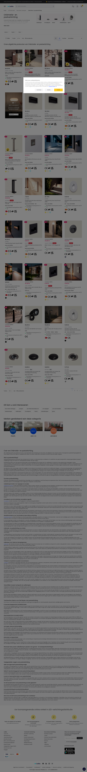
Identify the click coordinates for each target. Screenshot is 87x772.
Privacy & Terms (52, 86)
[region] (44, 85)
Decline (48, 89)
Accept (58, 89)
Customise (39, 89)
